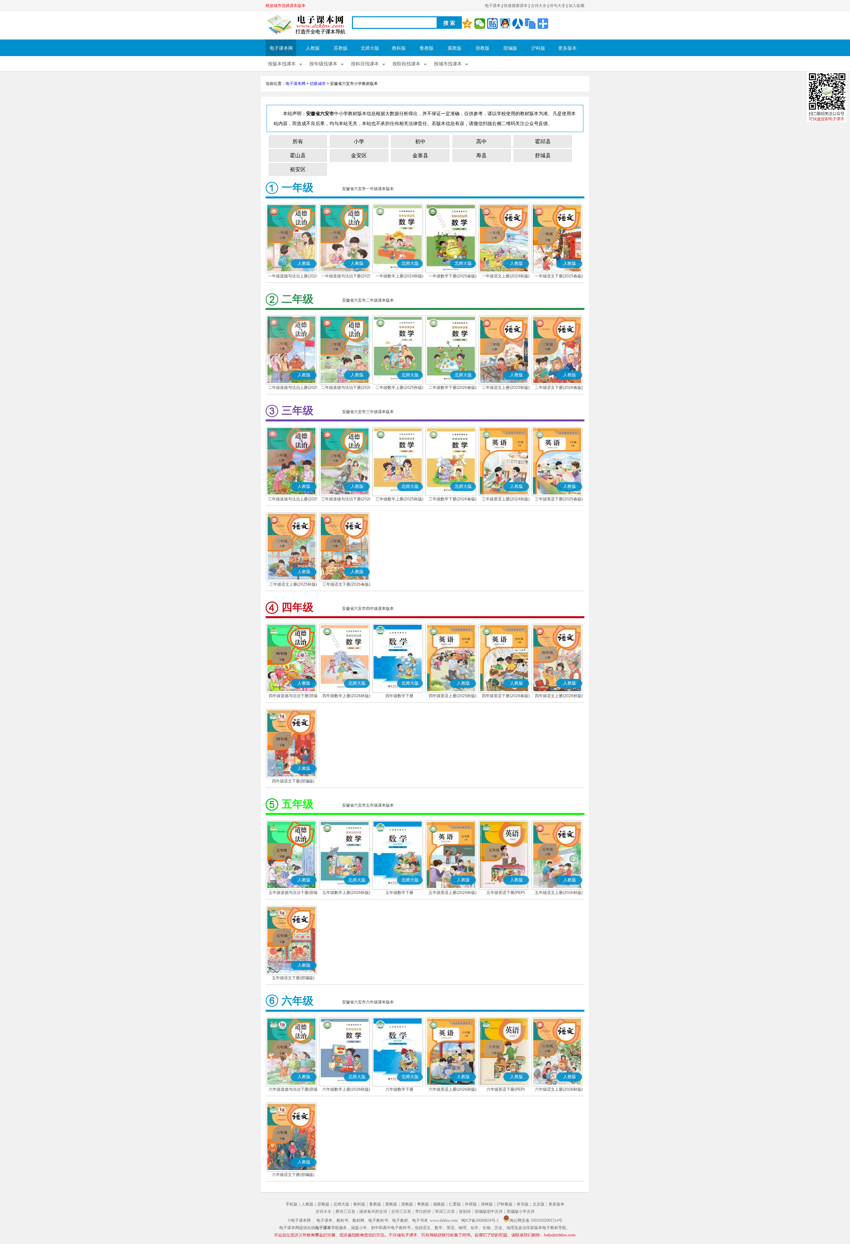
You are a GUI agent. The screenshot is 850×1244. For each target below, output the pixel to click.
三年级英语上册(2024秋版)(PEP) (506, 500)
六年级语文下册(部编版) (293, 1174)
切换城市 (318, 83)
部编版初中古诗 (489, 1211)
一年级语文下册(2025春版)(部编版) (559, 277)
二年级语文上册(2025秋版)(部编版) (506, 388)
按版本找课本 (282, 63)
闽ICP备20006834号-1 (480, 1220)
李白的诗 (423, 1211)
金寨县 (420, 155)
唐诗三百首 (345, 1211)
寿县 (481, 155)
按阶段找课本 (406, 63)
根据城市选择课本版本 (285, 5)
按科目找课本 (365, 63)
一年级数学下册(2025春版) (452, 276)
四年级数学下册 (399, 696)
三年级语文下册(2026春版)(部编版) (346, 585)
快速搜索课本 (516, 5)
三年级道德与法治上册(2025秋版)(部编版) (293, 500)
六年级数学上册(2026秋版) (346, 1089)
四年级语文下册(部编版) (293, 781)
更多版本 (567, 48)
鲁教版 (427, 48)
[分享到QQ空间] (467, 23)
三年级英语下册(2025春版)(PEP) (559, 500)
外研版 (471, 1204)
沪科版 (538, 48)
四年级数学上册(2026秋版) (346, 696)
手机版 (292, 1204)
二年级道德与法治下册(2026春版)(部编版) (346, 388)
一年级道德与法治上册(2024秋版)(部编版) (293, 277)
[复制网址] (530, 23)
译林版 (487, 1204)
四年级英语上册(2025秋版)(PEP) (452, 696)
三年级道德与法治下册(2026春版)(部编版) (346, 500)
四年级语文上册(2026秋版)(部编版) (559, 696)
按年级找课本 (323, 63)
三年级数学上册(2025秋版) (399, 499)
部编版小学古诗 (521, 1211)
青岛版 (523, 1204)
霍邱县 (543, 141)
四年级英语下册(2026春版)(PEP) (506, 696)
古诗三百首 (401, 1211)
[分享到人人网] (517, 23)
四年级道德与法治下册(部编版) (293, 696)
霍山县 (298, 155)
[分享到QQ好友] (505, 23)
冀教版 (455, 48)
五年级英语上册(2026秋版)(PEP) (452, 893)
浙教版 (482, 48)
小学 (359, 141)
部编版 (510, 48)
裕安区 (298, 169)
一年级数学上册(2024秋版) (399, 276)
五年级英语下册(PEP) (505, 892)
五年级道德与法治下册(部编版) (293, 893)
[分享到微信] (479, 23)
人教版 (313, 48)
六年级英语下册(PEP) (505, 1089)
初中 (420, 141)
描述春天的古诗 (373, 1211)
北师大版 (370, 48)
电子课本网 (281, 48)
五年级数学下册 (399, 892)
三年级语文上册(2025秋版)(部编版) (293, 585)
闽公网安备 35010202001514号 (536, 1220)
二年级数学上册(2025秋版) (399, 387)
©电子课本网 (299, 1220)
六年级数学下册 (399, 1089)
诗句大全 (557, 5)
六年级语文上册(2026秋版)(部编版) (559, 1090)
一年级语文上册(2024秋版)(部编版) (506, 277)
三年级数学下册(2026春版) (452, 499)
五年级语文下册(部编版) (293, 978)
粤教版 (423, 1204)
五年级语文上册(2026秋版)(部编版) (559, 893)
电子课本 (493, 5)
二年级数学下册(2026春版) (452, 387)
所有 (298, 141)
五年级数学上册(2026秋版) (346, 892)
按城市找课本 (448, 63)
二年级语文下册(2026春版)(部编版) (559, 388)
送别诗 (465, 1211)
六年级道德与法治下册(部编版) (293, 1090)
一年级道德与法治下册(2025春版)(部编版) (346, 277)
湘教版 (439, 1204)
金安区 (359, 155)
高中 (481, 141)
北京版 (539, 1204)
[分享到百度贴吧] (492, 23)
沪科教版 (505, 1204)
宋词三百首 (445, 1211)
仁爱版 (455, 1204)
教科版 (399, 48)
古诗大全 (539, 5)
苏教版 (341, 48)
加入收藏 (576, 5)
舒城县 (543, 155)
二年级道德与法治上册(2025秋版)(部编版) (293, 388)
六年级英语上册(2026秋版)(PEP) (452, 1090)
